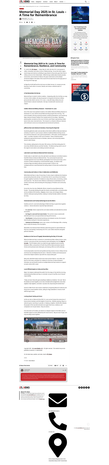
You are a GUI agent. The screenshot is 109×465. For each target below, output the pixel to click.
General (21, 8)
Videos (24, 6)
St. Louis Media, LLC (37, 348)
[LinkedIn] (86, 49)
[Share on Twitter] (24, 22)
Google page (42, 399)
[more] (65, 1)
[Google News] (81, 49)
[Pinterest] (86, 43)
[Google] (89, 388)
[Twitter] (81, 43)
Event (30, 360)
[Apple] (86, 388)
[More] (34, 22)
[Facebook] (65, 370)
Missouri (33, 360)
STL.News (34, 69)
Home (20, 6)
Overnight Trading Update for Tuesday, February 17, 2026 (79, 73)
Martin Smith (24, 18)
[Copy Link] (29, 22)
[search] (86, 1)
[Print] (32, 22)
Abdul (73, 69)
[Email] (27, 22)
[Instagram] (75, 49)
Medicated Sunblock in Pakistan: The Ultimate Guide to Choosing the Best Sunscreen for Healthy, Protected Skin (80, 63)
